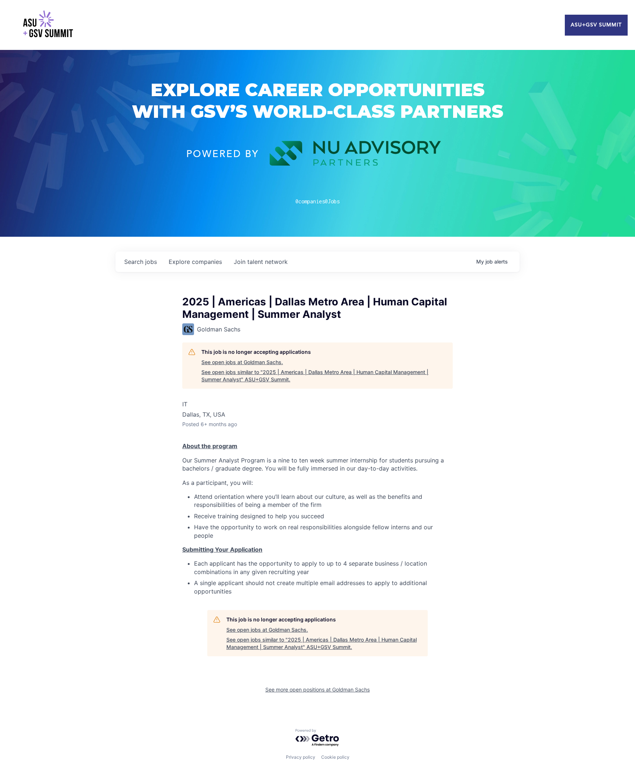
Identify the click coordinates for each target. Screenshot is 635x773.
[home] (47, 25)
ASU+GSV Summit (596, 25)
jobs (140, 261)
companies (195, 261)
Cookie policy (335, 757)
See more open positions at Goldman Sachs (317, 689)
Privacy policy (300, 757)
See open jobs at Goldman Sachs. (242, 362)
